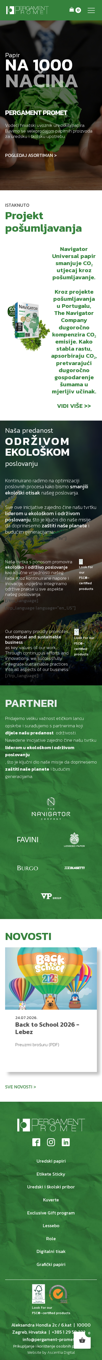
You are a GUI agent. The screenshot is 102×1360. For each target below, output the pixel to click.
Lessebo (51, 1225)
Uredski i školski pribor (51, 1186)
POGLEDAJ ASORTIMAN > (31, 155)
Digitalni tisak (51, 1251)
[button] (91, 10)
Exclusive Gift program (51, 1212)
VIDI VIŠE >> (74, 405)
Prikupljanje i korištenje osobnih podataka (51, 1346)
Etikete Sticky (51, 1174)
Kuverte (51, 1199)
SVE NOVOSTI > (20, 1086)
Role (51, 1238)
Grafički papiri (51, 1264)
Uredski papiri (51, 1161)
